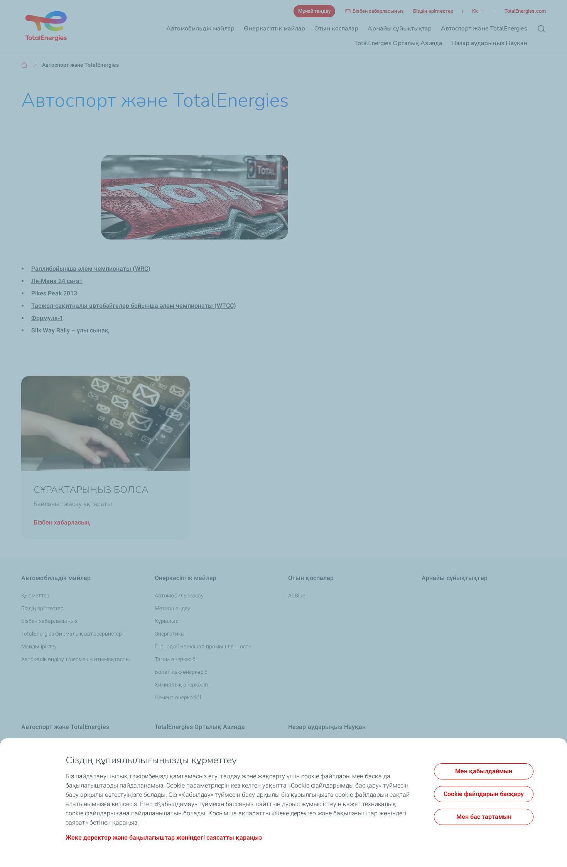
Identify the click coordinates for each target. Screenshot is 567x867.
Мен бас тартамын (483, 816)
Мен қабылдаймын (483, 771)
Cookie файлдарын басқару (484, 794)
